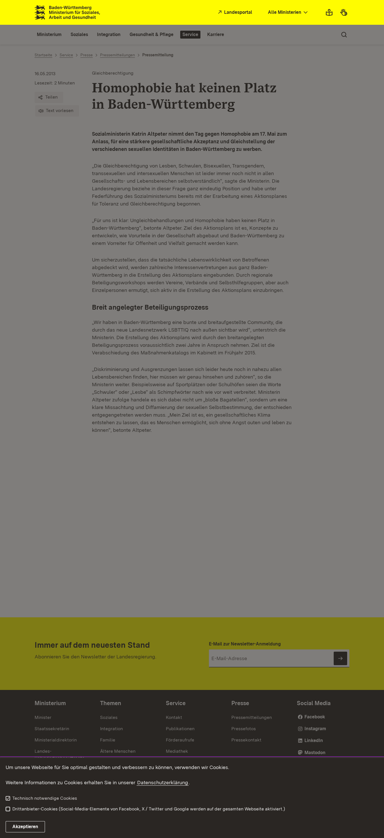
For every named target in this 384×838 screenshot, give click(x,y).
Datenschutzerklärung (162, 782)
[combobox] (288, 12)
